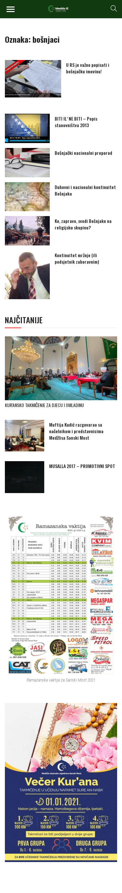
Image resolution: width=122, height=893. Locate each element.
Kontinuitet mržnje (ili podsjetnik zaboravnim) (77, 258)
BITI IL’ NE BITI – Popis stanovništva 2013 (76, 121)
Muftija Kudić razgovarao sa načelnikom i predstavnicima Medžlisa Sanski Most (76, 431)
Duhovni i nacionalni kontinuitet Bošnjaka (85, 190)
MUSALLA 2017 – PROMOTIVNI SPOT (82, 465)
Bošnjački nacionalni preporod (83, 152)
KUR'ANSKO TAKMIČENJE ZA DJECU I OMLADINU (44, 405)
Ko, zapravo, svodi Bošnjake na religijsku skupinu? (83, 224)
